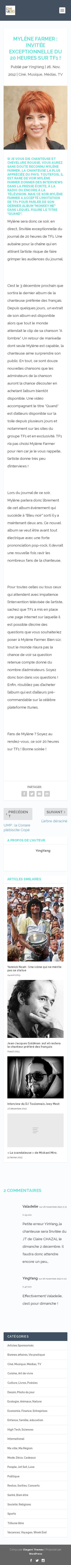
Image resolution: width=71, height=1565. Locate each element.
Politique (13, 1476)
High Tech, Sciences (20, 1429)
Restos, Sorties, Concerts (23, 1485)
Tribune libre (15, 1523)
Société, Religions (19, 1504)
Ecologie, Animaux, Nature (24, 1401)
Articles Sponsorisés (20, 1345)
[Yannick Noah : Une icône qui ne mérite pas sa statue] (35, 924)
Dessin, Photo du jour (20, 1392)
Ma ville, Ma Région (19, 1448)
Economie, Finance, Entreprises (27, 1410)
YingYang (36, 67)
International (15, 1438)
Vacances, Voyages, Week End (26, 1532)
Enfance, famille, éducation (25, 1420)
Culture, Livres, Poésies (22, 1382)
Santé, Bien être (17, 1495)
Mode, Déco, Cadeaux (21, 1457)
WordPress (35, 1554)
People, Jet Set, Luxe (20, 1466)
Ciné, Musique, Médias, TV (41, 74)
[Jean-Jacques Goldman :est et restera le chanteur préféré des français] (35, 1009)
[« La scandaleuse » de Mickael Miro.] (35, 1130)
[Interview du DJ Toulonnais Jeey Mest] (35, 1077)
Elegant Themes (33, 1549)
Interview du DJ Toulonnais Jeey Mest (33, 1103)
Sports (11, 1513)
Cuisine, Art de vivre (20, 1373)
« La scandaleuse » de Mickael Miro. (32, 1152)
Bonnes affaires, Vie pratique (26, 1354)
